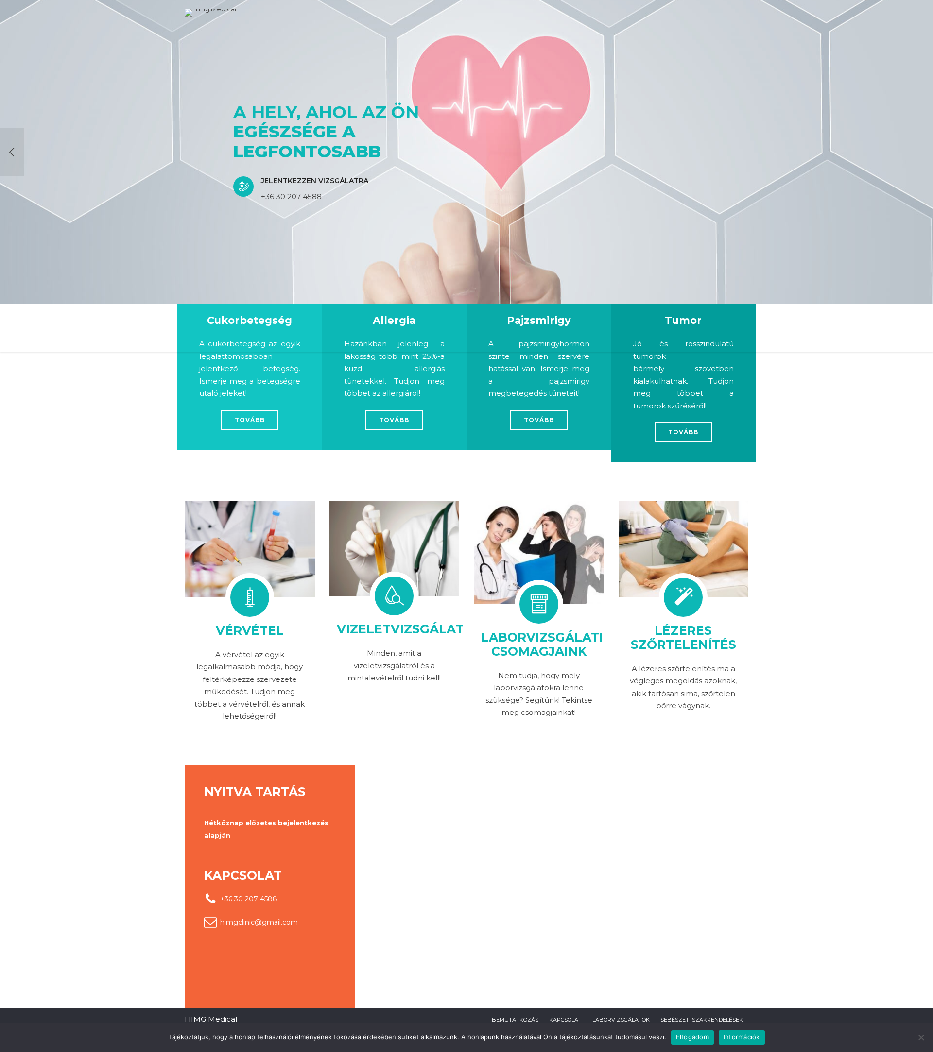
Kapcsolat (565, 1020)
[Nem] (921, 1037)
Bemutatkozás (515, 1020)
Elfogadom (692, 1037)
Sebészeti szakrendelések (701, 1020)
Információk (742, 1037)
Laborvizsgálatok (621, 1020)
